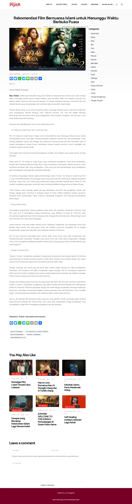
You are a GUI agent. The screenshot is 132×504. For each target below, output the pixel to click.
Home (45, 27)
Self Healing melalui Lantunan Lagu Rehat (72, 420)
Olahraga (94, 78)
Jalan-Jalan (94, 63)
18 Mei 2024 (41, 379)
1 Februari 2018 (42, 410)
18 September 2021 (70, 379)
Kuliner (93, 67)
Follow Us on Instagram (66, 493)
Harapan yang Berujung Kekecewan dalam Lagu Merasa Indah (20, 422)
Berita (93, 37)
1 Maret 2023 (15, 415)
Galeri (93, 52)
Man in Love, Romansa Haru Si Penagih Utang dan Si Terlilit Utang (47, 387)
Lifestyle (94, 70)
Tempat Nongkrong (98, 96)
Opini (92, 82)
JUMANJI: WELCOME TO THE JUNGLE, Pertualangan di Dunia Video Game (47, 419)
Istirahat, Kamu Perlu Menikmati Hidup (72, 388)
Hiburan (17, 74)
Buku (66, 374)
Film (11, 74)
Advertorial (95, 33)
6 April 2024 (25, 74)
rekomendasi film (18, 337)
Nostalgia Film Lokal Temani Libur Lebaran (21, 385)
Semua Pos (53, 27)
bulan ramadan (17, 334)
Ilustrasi (93, 59)
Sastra (93, 89)
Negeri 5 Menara (33, 334)
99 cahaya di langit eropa (37, 331)
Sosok (93, 93)
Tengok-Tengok (97, 100)
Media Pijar (34, 74)
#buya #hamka (16, 331)
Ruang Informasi (97, 85)
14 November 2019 (70, 411)
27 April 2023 (15, 378)
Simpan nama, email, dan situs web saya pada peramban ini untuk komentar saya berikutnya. (45, 456)
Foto (92, 48)
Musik (19, 410)
